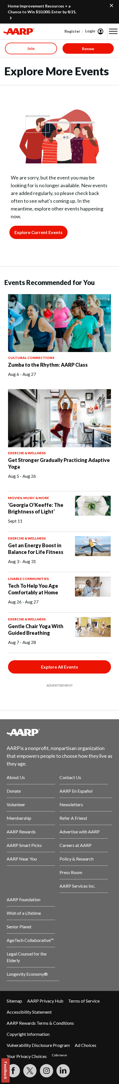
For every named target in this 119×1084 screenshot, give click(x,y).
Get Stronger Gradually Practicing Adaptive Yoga (59, 463)
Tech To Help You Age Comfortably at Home (33, 589)
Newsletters (71, 804)
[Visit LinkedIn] (63, 1070)
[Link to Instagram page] (46, 1070)
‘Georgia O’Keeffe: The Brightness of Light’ (35, 508)
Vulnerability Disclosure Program (38, 1045)
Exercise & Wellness (27, 453)
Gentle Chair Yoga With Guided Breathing (35, 629)
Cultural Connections (31, 358)
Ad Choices (85, 1045)
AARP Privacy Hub (45, 1000)
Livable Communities (28, 579)
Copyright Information (28, 1034)
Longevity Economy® (27, 974)
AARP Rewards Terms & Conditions (40, 1023)
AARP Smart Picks (24, 845)
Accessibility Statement (29, 1011)
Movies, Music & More (28, 498)
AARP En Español (76, 790)
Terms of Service (84, 1000)
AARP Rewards (21, 831)
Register (72, 31)
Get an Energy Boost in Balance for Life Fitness (35, 548)
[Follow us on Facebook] (13, 1070)
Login (90, 31)
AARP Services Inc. (77, 885)
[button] (113, 31)
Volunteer (16, 804)
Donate (14, 790)
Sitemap (14, 1000)
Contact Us (70, 777)
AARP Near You (22, 858)
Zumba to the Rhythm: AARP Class (48, 365)
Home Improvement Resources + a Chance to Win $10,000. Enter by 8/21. (42, 9)
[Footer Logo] (59, 732)
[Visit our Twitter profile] (30, 1070)
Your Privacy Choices (27, 1056)
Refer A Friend (73, 818)
